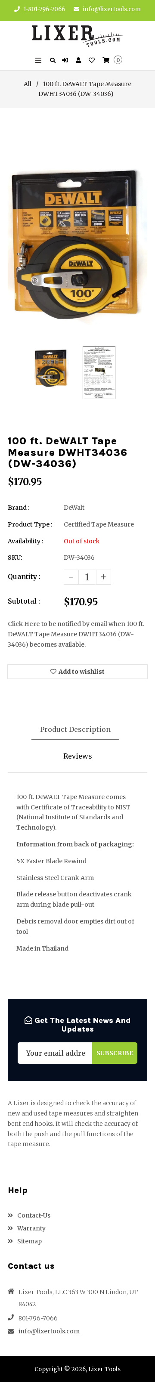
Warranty (31, 1228)
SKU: (15, 557)
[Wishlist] (93, 60)
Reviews (77, 756)
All (27, 84)
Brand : (19, 507)
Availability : (25, 541)
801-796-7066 (38, 1318)
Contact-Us (33, 1215)
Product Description (75, 729)
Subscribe (114, 1053)
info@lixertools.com (112, 9)
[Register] (79, 60)
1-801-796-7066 (43, 9)
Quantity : (24, 576)
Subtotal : (24, 601)
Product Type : (30, 524)
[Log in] (66, 60)
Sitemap (29, 1241)
